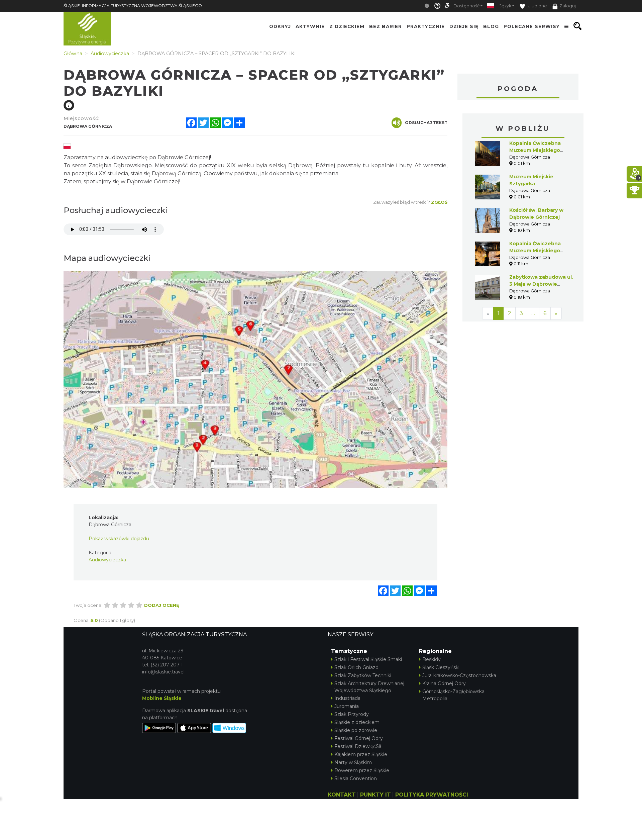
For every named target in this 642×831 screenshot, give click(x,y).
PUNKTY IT (375, 795)
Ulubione (537, 5)
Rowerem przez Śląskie (361, 770)
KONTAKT (342, 795)
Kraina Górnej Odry (444, 683)
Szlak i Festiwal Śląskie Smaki (368, 659)
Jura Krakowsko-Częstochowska (459, 675)
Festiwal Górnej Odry (358, 738)
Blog (491, 26)
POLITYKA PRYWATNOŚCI (431, 795)
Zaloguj (567, 5)
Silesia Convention (355, 778)
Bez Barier (385, 26)
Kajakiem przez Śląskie (360, 754)
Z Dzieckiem (346, 26)
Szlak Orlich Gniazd (356, 667)
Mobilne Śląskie (162, 698)
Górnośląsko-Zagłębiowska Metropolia (453, 695)
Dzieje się (463, 26)
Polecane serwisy (532, 26)
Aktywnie (310, 26)
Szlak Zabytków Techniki (362, 675)
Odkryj (280, 26)
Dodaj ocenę (161, 605)
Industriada (347, 698)
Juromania (346, 706)
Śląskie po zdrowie (355, 730)
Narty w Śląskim (353, 762)
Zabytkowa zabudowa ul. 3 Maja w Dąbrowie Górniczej (541, 284)
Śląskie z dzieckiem (357, 722)
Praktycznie (426, 26)
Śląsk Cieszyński (440, 667)
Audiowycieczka (107, 560)
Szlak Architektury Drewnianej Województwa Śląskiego (369, 687)
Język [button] (505, 5)
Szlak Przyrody (351, 714)
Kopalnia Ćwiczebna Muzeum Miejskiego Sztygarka (535, 150)
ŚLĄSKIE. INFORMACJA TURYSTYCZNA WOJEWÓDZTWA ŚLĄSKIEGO (133, 5)
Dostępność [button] (466, 5)
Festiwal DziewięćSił (357, 746)
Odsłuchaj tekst (426, 122)
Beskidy (431, 659)
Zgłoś (439, 202)
